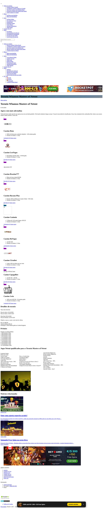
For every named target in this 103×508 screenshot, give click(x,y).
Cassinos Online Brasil (12, 82)
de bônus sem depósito (12, 15)
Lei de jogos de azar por (12, 37)
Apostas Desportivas (11, 26)
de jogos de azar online (12, 35)
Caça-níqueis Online (11, 57)
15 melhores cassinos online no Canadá (16, 8)
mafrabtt (4, 2)
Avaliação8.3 (7, 245)
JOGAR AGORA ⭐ (74, 504)
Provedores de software (12, 71)
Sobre (5, 30)
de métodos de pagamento (13, 34)
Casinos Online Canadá (12, 7)
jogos (5, 18)
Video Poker (10, 27)
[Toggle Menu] (1, 3)
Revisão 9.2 (7, 181)
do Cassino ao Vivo (11, 20)
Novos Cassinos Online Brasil (14, 45)
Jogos (5, 56)
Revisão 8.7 (7, 202)
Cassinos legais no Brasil (12, 50)
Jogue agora (13, 138)
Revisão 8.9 (7, 267)
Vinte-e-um (9, 60)
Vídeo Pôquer (10, 65)
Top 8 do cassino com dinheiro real (15, 48)
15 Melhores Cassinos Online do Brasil (16, 46)
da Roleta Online (11, 23)
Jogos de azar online (11, 73)
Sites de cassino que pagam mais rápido (16, 49)
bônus (5, 14)
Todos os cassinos (8, 5)
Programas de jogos (11, 62)
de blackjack (10, 22)
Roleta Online (10, 61)
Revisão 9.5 (7, 159)
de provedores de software (13, 33)
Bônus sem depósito (11, 53)
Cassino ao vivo (10, 58)
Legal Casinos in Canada (13, 12)
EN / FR (6, 76)
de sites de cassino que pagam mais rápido (17, 11)
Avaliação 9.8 (7, 303)
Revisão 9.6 (7, 281)
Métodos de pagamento (12, 72)
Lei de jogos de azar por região (14, 75)
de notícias (9, 31)
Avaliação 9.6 (7, 138)
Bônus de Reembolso (12, 16)
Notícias (9, 69)
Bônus (5, 52)
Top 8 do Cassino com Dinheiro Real (15, 10)
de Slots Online (10, 19)
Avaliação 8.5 (7, 224)
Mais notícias (4, 100)
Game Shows (10, 24)
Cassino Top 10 (7, 28)
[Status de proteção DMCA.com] (5, 501)
